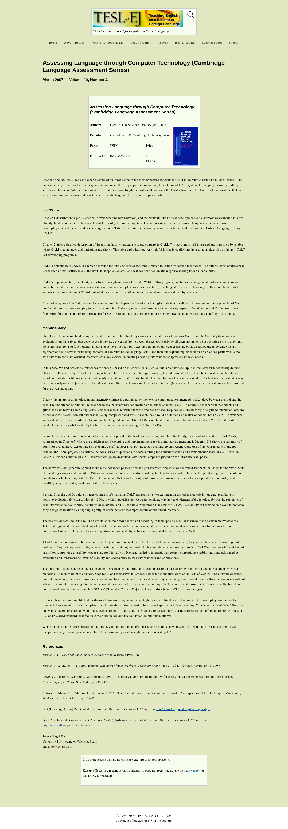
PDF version (192, 770)
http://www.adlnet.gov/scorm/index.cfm (68, 725)
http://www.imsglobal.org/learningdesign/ (183, 709)
